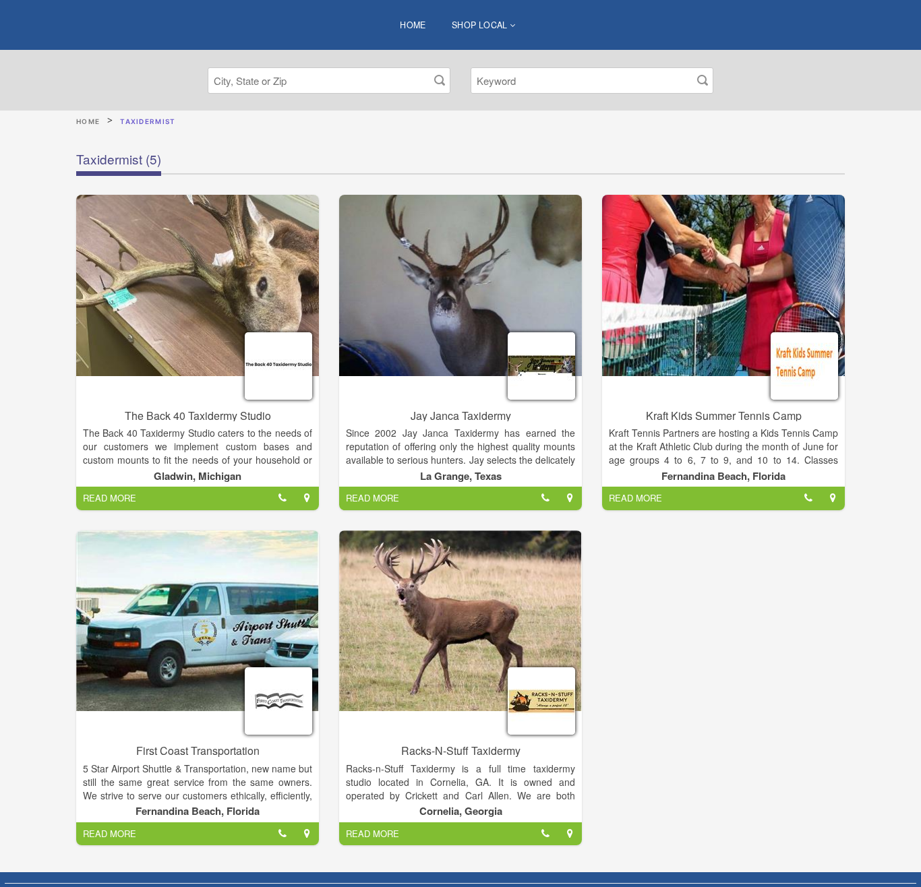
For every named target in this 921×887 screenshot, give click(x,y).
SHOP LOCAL (481, 25)
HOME (413, 25)
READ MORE (109, 497)
